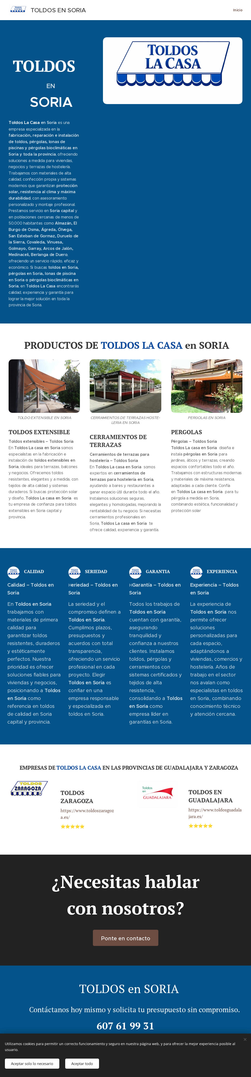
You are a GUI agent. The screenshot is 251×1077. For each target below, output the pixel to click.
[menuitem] (237, 10)
